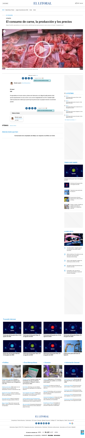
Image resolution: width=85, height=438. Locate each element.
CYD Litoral (34, 420)
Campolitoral (14, 420)
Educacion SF (71, 420)
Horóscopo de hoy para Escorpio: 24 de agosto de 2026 (74, 116)
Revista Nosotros (21, 420)
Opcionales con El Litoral (65, 427)
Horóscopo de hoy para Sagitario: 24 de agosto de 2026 (74, 111)
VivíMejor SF (53, 420)
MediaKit (73, 427)
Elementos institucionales (53, 427)
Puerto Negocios (60, 420)
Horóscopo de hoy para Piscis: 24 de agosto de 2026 (73, 97)
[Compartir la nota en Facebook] (23, 78)
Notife (65, 420)
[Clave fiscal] (82, 434)
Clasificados (28, 420)
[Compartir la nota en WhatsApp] (28, 78)
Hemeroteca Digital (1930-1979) (17, 427)
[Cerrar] (49, 80)
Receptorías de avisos (29, 427)
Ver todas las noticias (70, 119)
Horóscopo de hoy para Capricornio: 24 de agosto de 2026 (74, 106)
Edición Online (13, 125)
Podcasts (39, 420)
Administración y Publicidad (41, 427)
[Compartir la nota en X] (25, 78)
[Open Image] (4, 31)
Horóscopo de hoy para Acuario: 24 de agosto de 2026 (74, 102)
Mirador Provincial (46, 420)
